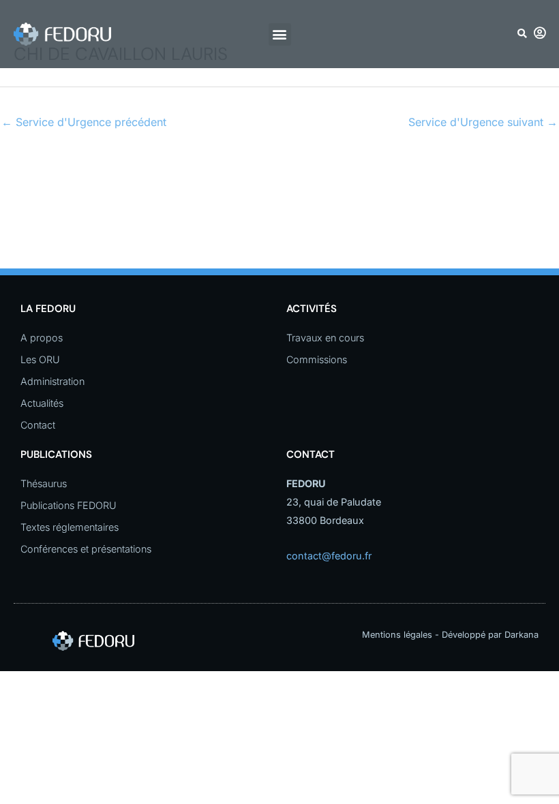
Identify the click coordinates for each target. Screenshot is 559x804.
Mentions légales (397, 635)
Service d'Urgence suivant (483, 122)
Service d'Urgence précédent (83, 122)
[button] (280, 34)
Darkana (521, 635)
